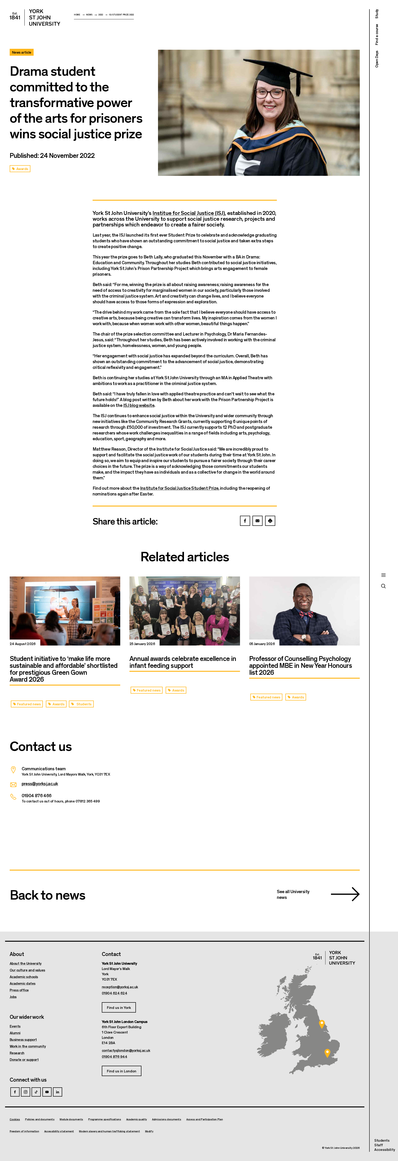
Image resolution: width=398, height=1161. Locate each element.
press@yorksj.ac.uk (40, 783)
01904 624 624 (114, 993)
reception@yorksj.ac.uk (120, 986)
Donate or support (24, 1059)
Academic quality (136, 1119)
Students (381, 1140)
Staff (378, 1144)
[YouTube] (47, 1092)
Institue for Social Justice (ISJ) (188, 213)
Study (376, 14)
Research (17, 1053)
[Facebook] (15, 1092)
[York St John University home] (35, 17)
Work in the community (28, 1046)
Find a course (376, 34)
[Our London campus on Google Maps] (327, 1053)
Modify (149, 1131)
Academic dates (22, 983)
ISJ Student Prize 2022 (121, 14)
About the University (25, 963)
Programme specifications (104, 1119)
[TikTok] (36, 1092)
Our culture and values (27, 970)
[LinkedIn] (57, 1092)
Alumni (15, 1033)
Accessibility (384, 1149)
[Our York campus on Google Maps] (322, 1024)
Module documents (71, 1119)
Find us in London (121, 1070)
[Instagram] (25, 1092)
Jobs (13, 996)
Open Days (376, 59)
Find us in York (119, 1007)
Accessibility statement (59, 1131)
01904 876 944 (114, 1056)
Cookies (15, 1119)
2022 (100, 14)
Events (15, 1026)
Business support (23, 1039)
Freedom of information (24, 1131)
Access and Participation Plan (204, 1119)
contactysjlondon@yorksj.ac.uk (126, 1050)
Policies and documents (40, 1119)
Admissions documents (166, 1119)
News (89, 14)
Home (77, 14)
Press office (19, 990)
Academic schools (24, 976)
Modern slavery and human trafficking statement (109, 1131)
